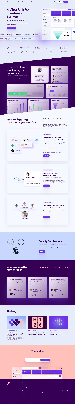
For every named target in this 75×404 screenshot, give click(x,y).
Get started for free (11, 28)
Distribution (23, 392)
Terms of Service (21, 402)
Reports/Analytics (24, 385)
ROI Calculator (42, 386)
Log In (54, 1)
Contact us (61, 386)
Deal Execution (23, 390)
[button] (18, 2)
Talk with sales (59, 1)
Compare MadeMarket (44, 388)
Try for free (65, 1)
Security (41, 390)
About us (60, 385)
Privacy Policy (28, 402)
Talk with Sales (42, 392)
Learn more (46, 155)
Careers (60, 388)
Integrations (23, 394)
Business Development (25, 388)
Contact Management (25, 386)
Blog (40, 385)
